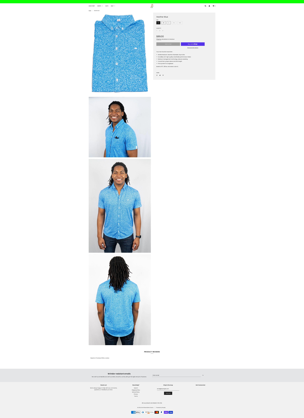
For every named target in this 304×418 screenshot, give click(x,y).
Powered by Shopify (161, 407)
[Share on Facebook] (157, 75)
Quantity (158, 28)
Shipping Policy (136, 390)
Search (136, 388)
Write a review (105, 358)
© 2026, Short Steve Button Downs (145, 407)
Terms (136, 396)
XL (174, 23)
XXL (180, 23)
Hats (106, 6)
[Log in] (209, 6)
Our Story (92, 6)
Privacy (136, 394)
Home (90, 10)
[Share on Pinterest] (163, 75)
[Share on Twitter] (160, 75)
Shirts (99, 6)
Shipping (158, 39)
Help (112, 6)
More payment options (192, 47)
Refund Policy (136, 392)
